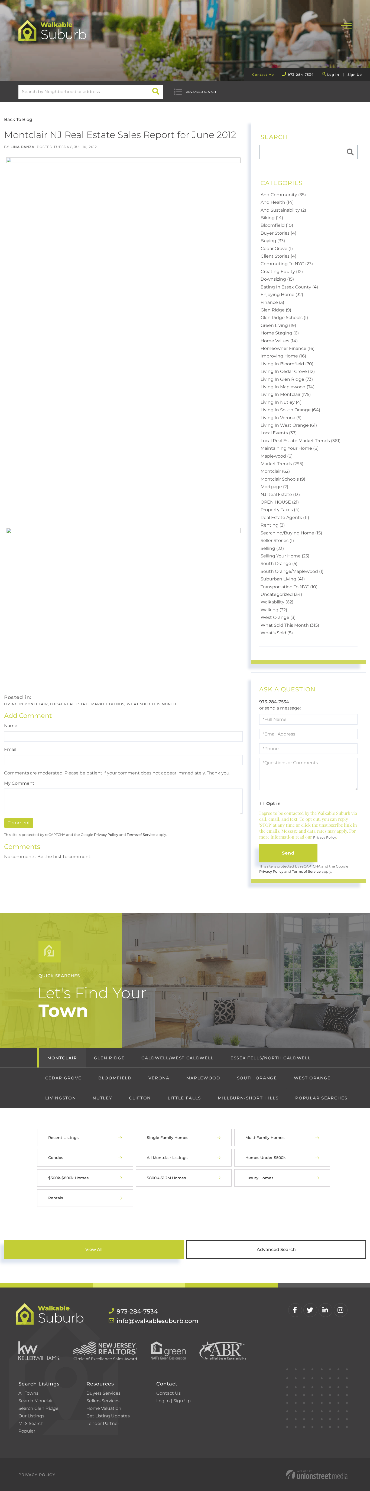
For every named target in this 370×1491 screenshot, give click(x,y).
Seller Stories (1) (277, 540)
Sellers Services (102, 1400)
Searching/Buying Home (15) (291, 533)
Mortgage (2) (274, 486)
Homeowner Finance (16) (287, 348)
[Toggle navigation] (346, 25)
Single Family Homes (167, 1137)
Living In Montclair (26, 704)
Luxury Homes (259, 1177)
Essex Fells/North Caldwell (271, 1057)
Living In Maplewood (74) (287, 386)
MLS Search (31, 1423)
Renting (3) (273, 525)
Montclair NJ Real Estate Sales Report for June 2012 (120, 134)
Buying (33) (273, 240)
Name (10, 725)
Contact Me (263, 75)
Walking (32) (274, 609)
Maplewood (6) (277, 456)
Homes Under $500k (265, 1157)
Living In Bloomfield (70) (287, 363)
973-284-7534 (301, 75)
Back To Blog (18, 119)
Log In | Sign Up (173, 1400)
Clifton (140, 1098)
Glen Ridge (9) (276, 310)
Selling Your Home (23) (285, 556)
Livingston (60, 1098)
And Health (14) (277, 202)
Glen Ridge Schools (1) (284, 317)
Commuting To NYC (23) (287, 263)
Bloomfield (115, 1078)
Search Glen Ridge (38, 1408)
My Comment (19, 783)
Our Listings (31, 1415)
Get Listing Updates (108, 1415)
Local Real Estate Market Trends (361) (300, 440)
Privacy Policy (106, 835)
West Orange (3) (278, 617)
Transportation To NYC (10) (289, 586)
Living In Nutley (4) (281, 402)
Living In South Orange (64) (290, 409)
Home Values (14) (279, 340)
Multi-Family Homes (264, 1137)
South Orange (257, 1078)
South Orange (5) (279, 563)
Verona (159, 1078)
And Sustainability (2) (283, 210)
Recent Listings (63, 1137)
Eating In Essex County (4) (289, 287)
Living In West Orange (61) (289, 425)
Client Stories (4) (278, 256)
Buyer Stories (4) (278, 233)
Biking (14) (272, 217)
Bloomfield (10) (277, 225)
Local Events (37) (279, 432)
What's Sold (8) (277, 632)
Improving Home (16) (283, 356)
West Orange (312, 1078)
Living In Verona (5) (281, 417)
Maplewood (203, 1078)
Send (288, 853)
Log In (333, 75)
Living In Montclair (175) (286, 394)
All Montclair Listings (167, 1157)
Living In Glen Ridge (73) (287, 379)
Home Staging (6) (280, 333)
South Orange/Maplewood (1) (292, 571)
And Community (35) (283, 194)
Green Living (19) (278, 325)
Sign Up (355, 75)
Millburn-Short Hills (248, 1098)
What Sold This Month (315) (290, 625)
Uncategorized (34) (281, 594)
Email (10, 749)
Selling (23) (272, 548)
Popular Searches (321, 1098)
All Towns (28, 1393)
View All (93, 1249)
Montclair (62, 1057)
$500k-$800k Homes (68, 1177)
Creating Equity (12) (282, 271)
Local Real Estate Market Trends (87, 704)
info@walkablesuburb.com (149, 1321)
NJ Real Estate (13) (280, 494)
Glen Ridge (109, 1057)
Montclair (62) (275, 471)
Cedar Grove (63, 1078)
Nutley (102, 1098)
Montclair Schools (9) (283, 479)
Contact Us (168, 1393)
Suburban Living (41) (283, 579)
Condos (55, 1157)
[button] (156, 92)
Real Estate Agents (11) (285, 517)
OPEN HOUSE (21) (280, 502)
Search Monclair (35, 1400)
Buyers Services (103, 1393)
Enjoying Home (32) (282, 294)
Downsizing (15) (277, 279)
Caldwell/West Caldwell (177, 1057)
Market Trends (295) (282, 463)
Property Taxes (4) (280, 509)
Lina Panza (23, 147)
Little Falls (184, 1098)
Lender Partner (102, 1423)
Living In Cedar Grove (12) (288, 371)
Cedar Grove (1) (277, 248)
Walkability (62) (277, 602)
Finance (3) (272, 302)
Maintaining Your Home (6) (290, 448)
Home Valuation (103, 1408)
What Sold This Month (151, 704)
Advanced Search (201, 92)
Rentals (55, 1198)
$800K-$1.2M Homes (166, 1177)
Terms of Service (141, 835)
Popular (26, 1431)
